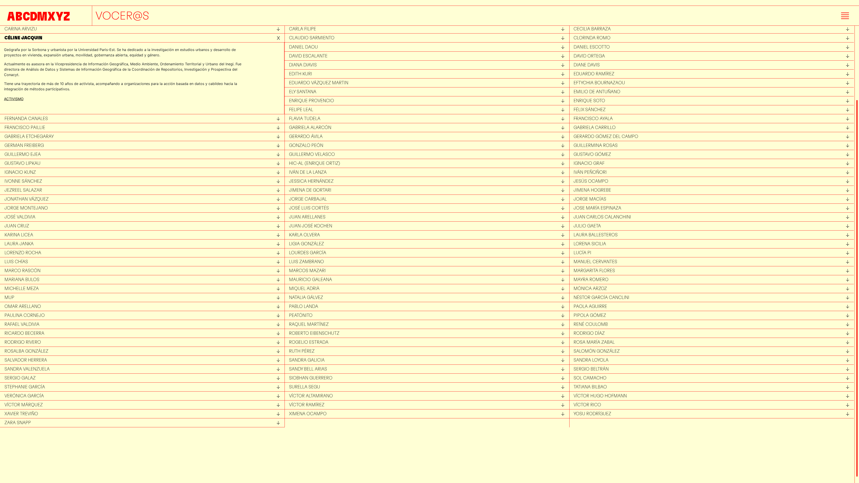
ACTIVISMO (13, 99)
